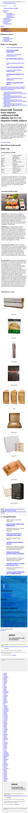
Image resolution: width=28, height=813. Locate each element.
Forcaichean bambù (10, 14)
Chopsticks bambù (10, 17)
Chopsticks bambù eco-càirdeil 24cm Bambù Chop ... (15, 564)
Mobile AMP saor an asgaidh (10, 621)
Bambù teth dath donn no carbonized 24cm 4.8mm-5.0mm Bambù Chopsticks (13, 509)
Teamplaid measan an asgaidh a (8, 616)
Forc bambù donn (7, 622)
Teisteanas (5, 22)
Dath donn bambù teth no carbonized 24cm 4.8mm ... (14, 534)
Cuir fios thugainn (7, 23)
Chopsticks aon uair (16, 622)
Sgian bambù (9, 13)
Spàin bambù (9, 15)
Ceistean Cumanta (7, 19)
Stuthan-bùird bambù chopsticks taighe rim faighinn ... (15, 553)
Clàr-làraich (6, 620)
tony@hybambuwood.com (9, 3)
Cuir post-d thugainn (5, 142)
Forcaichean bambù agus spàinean (17, 626)
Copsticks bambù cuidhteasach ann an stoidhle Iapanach (15, 572)
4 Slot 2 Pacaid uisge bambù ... (15, 67)
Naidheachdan (6, 18)
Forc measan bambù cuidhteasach (12, 50)
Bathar (4, 12)
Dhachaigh (5, 10)
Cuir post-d (3, 630)
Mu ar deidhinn (6, 21)
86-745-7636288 (7, 605)
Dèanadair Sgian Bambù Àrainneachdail (14, 623)
